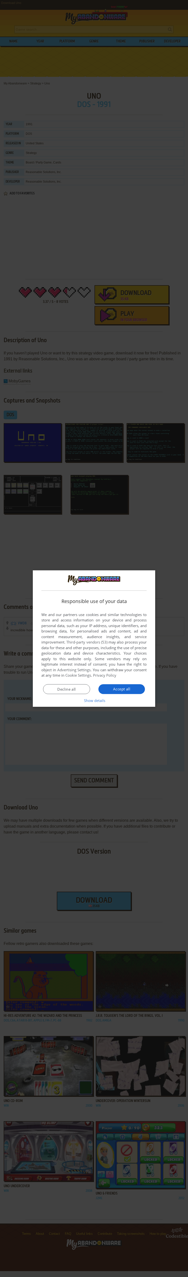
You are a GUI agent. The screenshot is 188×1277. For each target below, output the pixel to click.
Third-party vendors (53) (86, 642)
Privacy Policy (104, 675)
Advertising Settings (74, 669)
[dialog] (94, 638)
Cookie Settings (78, 675)
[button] (94, 700)
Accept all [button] (121, 688)
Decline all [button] (66, 689)
